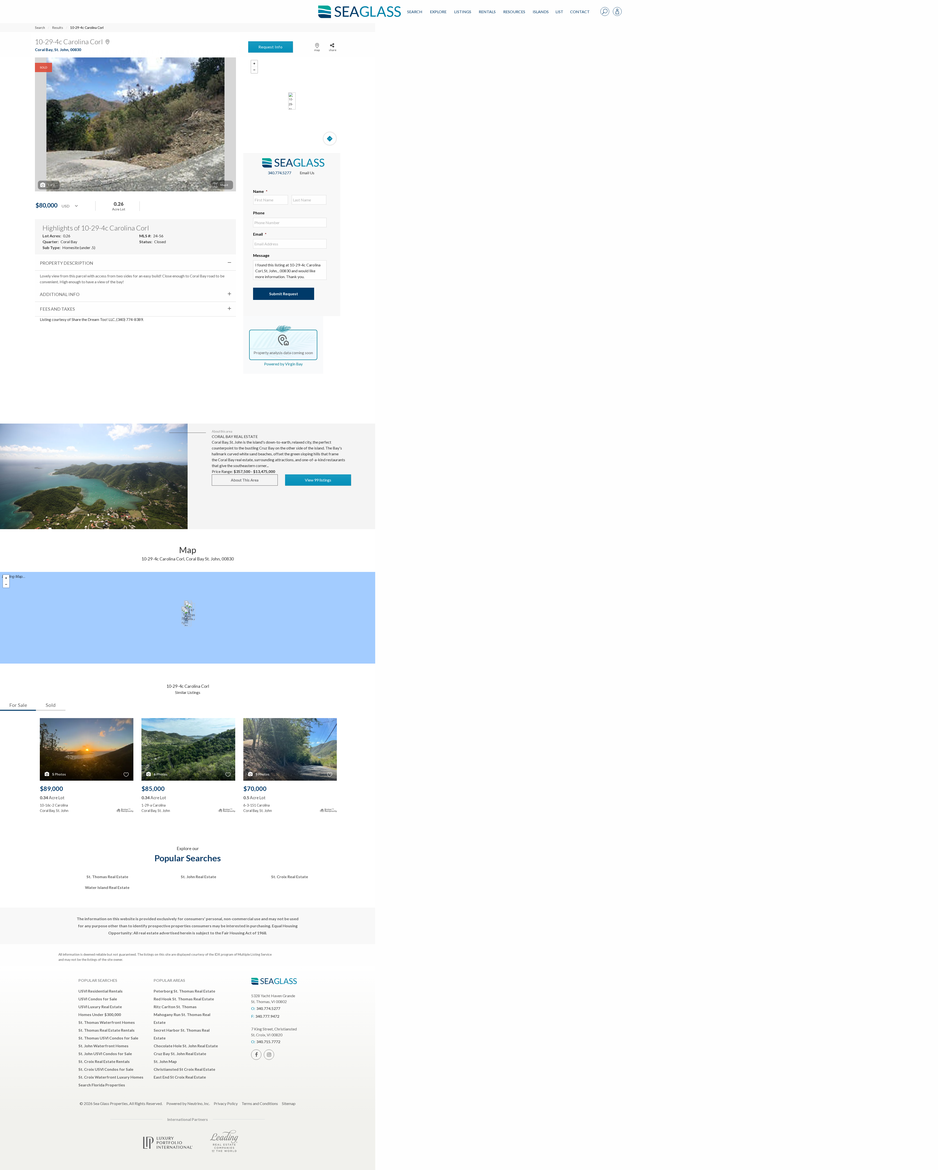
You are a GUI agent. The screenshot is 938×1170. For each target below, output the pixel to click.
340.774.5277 (279, 172)
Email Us (307, 172)
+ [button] (254, 63)
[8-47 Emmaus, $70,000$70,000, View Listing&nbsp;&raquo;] (191, 611)
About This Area (244, 480)
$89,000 (51, 788)
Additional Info (59, 294)
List (559, 11)
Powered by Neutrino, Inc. (188, 1103)
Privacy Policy (226, 1103)
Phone (259, 212)
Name (260, 191)
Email (259, 234)
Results (57, 28)
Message (261, 255)
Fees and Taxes (57, 309)
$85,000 (153, 788)
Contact (580, 11)
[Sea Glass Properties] (358, 7)
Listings (462, 11)
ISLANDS (541, 11)
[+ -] (291, 100)
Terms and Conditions (260, 1103)
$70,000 (254, 788)
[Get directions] (329, 138)
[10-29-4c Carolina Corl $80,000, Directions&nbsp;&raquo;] (292, 100)
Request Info (270, 46)
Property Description (66, 263)
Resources (514, 11)
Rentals (487, 11)
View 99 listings (318, 480)
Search (414, 11)
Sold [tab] (51, 705)
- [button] (254, 70)
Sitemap (289, 1103)
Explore (438, 11)
